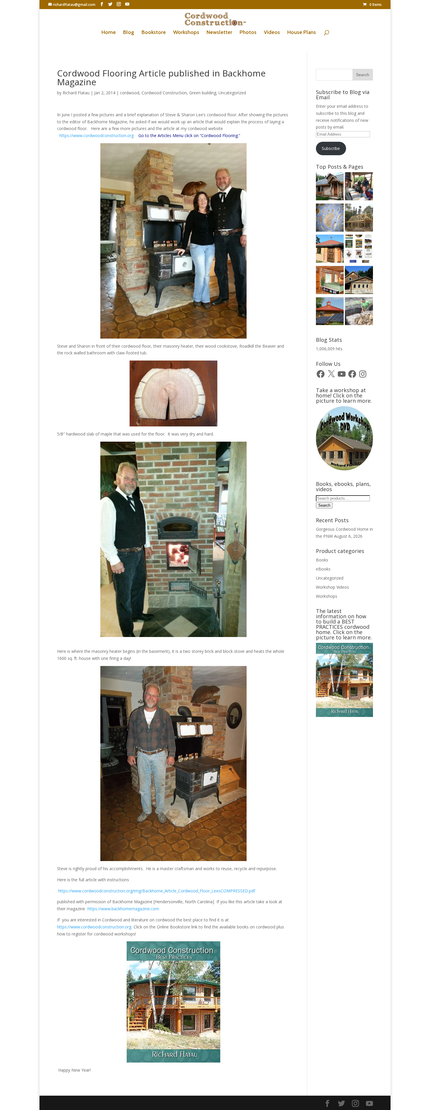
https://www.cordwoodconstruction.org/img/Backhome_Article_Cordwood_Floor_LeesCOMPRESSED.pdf (156, 891)
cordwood (129, 92)
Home (109, 32)
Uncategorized (232, 92)
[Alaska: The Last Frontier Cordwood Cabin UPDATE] (359, 187)
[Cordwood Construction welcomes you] (330, 187)
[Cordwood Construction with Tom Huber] (359, 281)
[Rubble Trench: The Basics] (359, 312)
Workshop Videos (332, 587)
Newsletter (219, 32)
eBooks (323, 569)
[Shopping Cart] (330, 219)
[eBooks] (359, 250)
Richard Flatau (76, 92)
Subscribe (331, 148)
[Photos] (330, 312)
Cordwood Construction (164, 92)
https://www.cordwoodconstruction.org (97, 135)
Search (324, 505)
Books (322, 560)
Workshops (186, 32)
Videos (272, 32)
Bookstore (154, 32)
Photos (248, 32)
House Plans (301, 32)
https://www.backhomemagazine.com (123, 908)
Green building (202, 92)
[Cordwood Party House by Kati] (330, 250)
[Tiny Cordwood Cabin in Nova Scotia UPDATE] (359, 219)
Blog (128, 32)
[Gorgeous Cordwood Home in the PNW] (330, 281)
